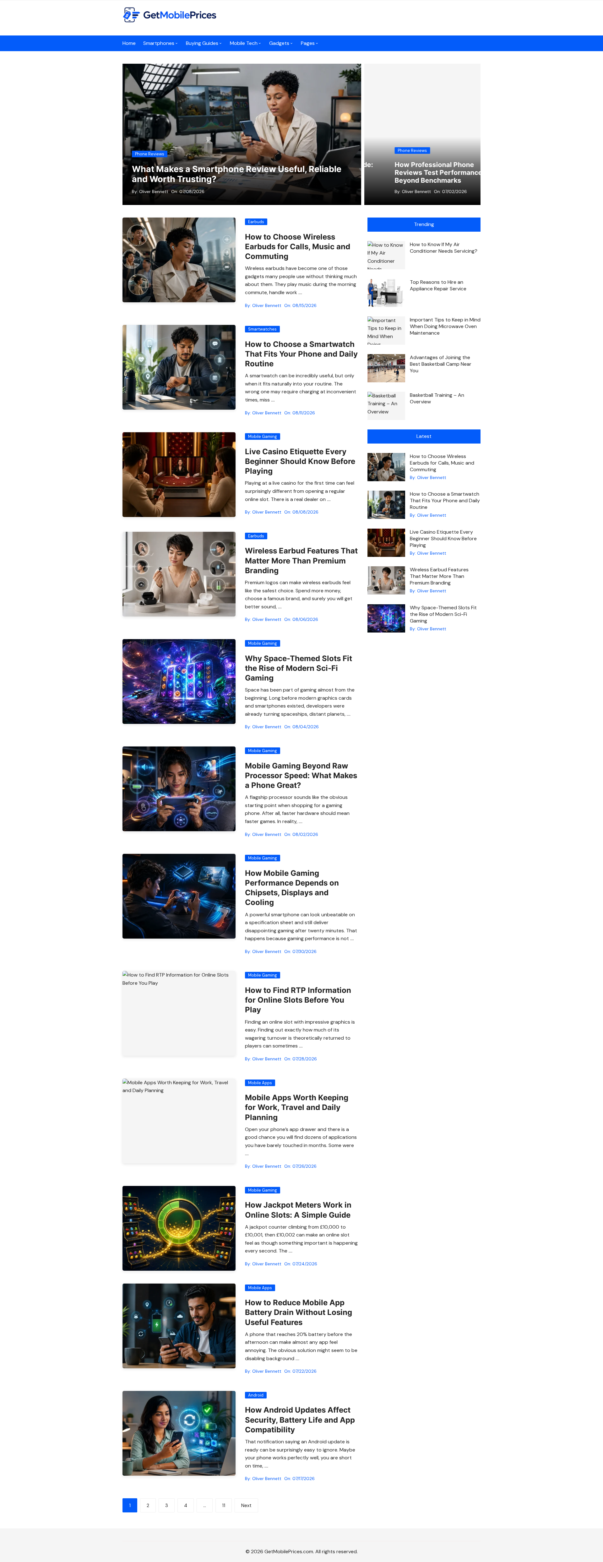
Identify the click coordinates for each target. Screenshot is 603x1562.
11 (223, 1505)
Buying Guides (202, 43)
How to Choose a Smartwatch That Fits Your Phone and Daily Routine (301, 354)
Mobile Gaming (262, 436)
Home (129, 43)
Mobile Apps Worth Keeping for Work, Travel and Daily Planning (296, 1107)
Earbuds (256, 221)
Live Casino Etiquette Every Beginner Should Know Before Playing (300, 461)
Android (255, 1395)
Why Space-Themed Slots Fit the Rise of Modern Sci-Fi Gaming (298, 668)
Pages (308, 43)
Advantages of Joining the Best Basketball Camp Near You (440, 364)
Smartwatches (262, 329)
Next (246, 1505)
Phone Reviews (149, 154)
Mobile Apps (260, 1082)
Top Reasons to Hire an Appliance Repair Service (438, 285)
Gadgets (279, 43)
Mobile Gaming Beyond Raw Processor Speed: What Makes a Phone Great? (301, 775)
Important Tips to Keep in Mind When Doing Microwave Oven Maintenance (445, 326)
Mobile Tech (244, 43)
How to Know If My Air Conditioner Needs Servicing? (443, 247)
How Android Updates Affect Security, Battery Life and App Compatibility (300, 1419)
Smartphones (158, 43)
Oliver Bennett (153, 191)
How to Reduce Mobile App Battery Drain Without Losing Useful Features (298, 1312)
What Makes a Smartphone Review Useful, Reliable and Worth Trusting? (236, 174)
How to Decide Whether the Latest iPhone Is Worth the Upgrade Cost (429, 172)
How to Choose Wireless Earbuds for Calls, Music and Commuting (297, 246)
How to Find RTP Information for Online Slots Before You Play (298, 1000)
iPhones (395, 150)
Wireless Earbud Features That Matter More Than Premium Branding (301, 560)
